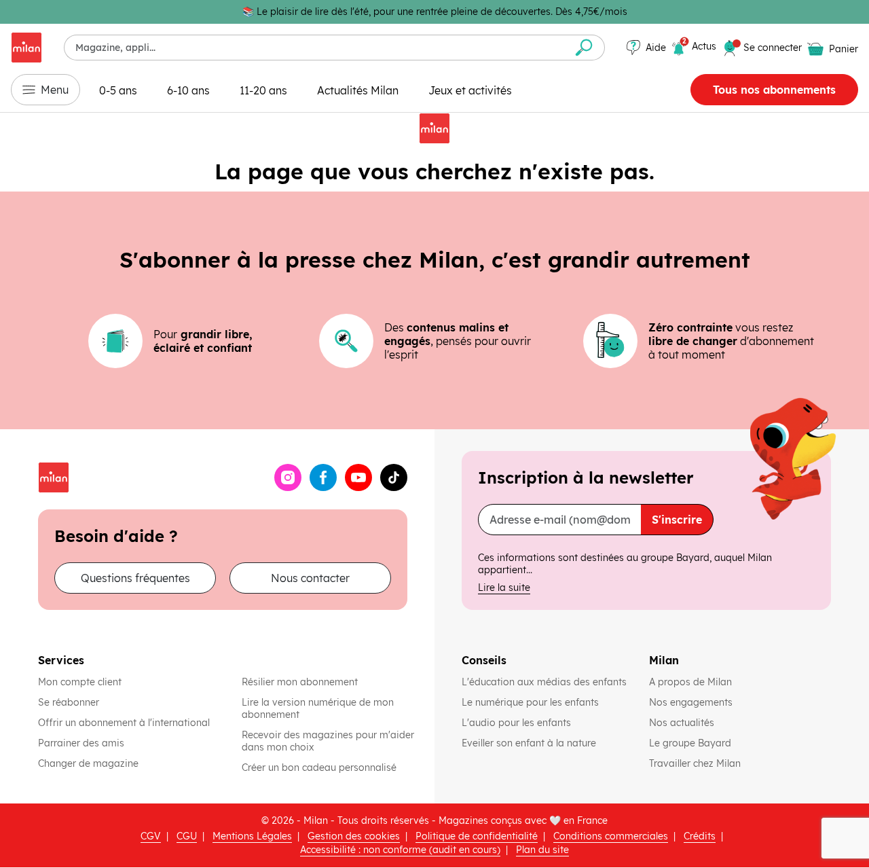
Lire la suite (504, 587)
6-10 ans (188, 90)
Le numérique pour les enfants (532, 702)
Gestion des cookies (354, 836)
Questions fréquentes (135, 578)
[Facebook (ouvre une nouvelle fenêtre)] (323, 477)
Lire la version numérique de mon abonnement (318, 708)
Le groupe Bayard (691, 743)
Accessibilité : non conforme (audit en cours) (400, 850)
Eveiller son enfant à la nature (530, 743)
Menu (55, 89)
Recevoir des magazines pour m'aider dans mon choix (328, 741)
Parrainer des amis (81, 743)
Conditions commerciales (610, 836)
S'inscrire (677, 519)
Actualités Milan (358, 90)
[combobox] (314, 47)
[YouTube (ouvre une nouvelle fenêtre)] (358, 477)
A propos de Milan (690, 682)
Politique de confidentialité (476, 836)
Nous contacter (310, 578)
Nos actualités (683, 723)
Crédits (700, 836)
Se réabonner (68, 702)
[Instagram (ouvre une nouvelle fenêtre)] (287, 477)
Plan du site (542, 850)
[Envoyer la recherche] (584, 47)
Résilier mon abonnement (300, 682)
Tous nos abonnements (774, 89)
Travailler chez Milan (696, 763)
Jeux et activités (470, 90)
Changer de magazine (88, 763)
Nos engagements (692, 702)
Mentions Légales (252, 836)
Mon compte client (80, 682)
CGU (187, 836)
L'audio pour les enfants (516, 723)
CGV (151, 836)
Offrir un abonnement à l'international (124, 723)
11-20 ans (263, 90)
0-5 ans (118, 90)
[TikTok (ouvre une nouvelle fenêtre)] (393, 477)
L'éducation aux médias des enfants (544, 682)
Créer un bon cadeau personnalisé (319, 767)
